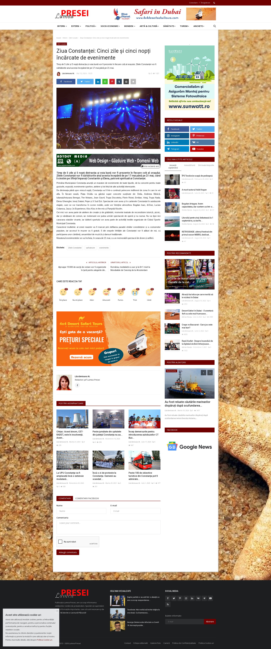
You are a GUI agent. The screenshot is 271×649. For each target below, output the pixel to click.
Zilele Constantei (75, 248)
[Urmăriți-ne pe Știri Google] (190, 446)
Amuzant (106, 300)
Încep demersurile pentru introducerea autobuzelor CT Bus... (144, 434)
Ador (92, 300)
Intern (65, 38)
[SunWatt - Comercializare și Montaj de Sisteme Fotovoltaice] (190, 77)
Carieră (166, 643)
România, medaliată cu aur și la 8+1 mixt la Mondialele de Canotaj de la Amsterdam (130, 268)
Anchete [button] (198, 26)
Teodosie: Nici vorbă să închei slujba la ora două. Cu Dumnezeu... (143, 611)
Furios (120, 300)
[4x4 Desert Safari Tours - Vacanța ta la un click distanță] (164, 14)
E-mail (114, 505)
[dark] (214, 3)
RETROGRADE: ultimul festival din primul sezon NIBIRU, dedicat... (197, 233)
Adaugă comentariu (68, 552)
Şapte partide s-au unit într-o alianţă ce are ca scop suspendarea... (143, 598)
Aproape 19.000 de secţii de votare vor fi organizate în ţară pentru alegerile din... (82, 268)
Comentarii (65, 498)
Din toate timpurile (206, 165)
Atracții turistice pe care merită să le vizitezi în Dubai (197, 296)
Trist (135, 300)
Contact (127, 643)
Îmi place (63, 300)
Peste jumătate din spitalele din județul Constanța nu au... (107, 433)
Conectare (193, 3)
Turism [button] (184, 26)
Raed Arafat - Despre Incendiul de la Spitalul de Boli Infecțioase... (197, 342)
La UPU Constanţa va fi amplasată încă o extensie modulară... (70, 476)
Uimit (149, 300)
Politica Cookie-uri (206, 643)
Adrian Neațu (171, 286)
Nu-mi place (78, 300)
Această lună (189, 165)
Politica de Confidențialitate (184, 643)
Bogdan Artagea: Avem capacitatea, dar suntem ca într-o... (198, 205)
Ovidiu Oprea (187, 210)
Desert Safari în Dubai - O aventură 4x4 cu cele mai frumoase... (197, 312)
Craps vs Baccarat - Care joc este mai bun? (197, 326)
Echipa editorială (141, 643)
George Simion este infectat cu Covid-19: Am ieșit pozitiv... (143, 623)
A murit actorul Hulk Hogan (194, 190)
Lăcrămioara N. (68, 73)
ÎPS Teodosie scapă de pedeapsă (197, 176)
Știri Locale (73, 38)
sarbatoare (90, 248)
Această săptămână (173, 166)
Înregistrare (205, 3)
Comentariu (62, 517)
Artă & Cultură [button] (148, 26)
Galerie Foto (155, 643)
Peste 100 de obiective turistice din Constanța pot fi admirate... (143, 476)
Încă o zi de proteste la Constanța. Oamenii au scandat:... (104, 476)
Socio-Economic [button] (109, 26)
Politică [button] (90, 26)
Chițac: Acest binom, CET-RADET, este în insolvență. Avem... (69, 434)
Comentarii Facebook (87, 498)
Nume (59, 505)
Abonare (210, 621)
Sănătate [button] (168, 26)
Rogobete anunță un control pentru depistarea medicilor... (187, 403)
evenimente (104, 248)
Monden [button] (129, 26)
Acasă (58, 38)
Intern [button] (61, 26)
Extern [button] (75, 26)
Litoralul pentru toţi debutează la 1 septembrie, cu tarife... (197, 219)
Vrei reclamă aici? (151, 166)
